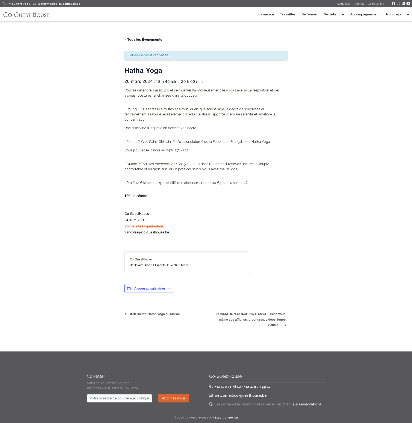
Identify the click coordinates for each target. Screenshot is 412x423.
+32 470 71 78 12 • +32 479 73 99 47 (242, 387)
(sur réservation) (306, 404)
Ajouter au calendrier (149, 288)
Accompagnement (365, 14)
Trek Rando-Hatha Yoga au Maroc (154, 313)
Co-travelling (376, 3)
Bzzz (217, 417)
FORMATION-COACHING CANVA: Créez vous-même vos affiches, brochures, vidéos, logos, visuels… (251, 319)
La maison (266, 14)
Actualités (343, 3)
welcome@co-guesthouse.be (240, 395)
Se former (310, 14)
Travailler (287, 14)
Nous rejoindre (397, 14)
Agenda (359, 3)
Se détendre (334, 14)
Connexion (230, 417)
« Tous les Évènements (143, 39)
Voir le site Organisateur (143, 226)
